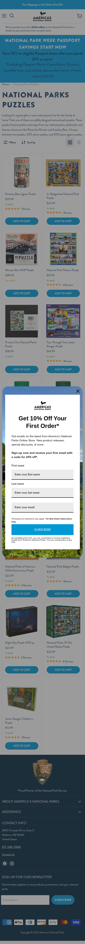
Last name (17, 483)
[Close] (78, 391)
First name (17, 465)
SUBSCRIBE (42, 529)
